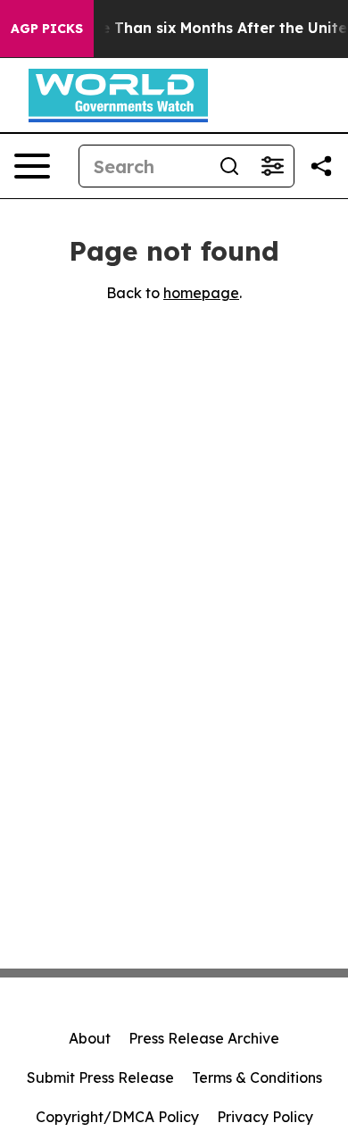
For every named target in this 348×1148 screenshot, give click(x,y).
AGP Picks (47, 29)
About (90, 1038)
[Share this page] (321, 166)
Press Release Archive (203, 1038)
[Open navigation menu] (32, 166)
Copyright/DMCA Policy (117, 1117)
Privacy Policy (265, 1117)
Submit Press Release (100, 1077)
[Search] (229, 166)
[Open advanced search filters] (272, 166)
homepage (201, 293)
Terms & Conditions (257, 1077)
